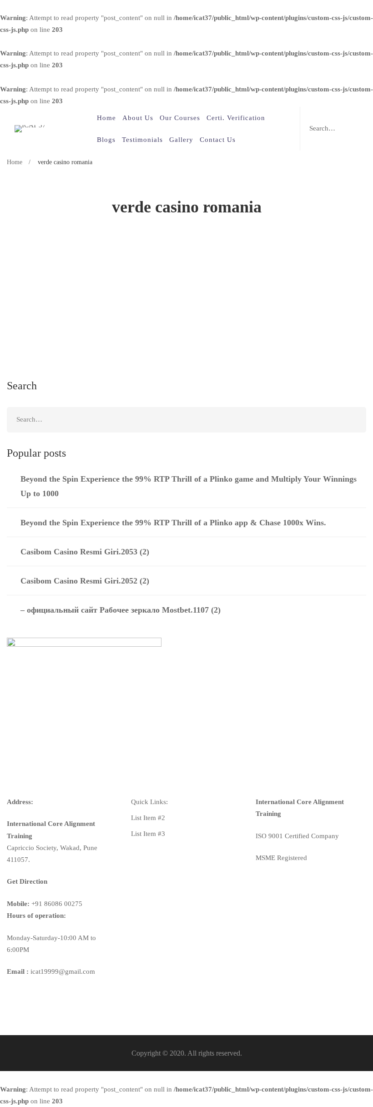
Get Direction (27, 881)
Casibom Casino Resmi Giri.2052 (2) (84, 580)
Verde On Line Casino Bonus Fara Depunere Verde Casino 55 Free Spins (161, 286)
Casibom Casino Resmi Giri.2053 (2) (84, 551)
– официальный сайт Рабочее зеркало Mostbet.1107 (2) (120, 609)
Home (14, 162)
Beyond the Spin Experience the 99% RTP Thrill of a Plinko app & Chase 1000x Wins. (173, 522)
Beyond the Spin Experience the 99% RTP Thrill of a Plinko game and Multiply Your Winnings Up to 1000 (188, 486)
